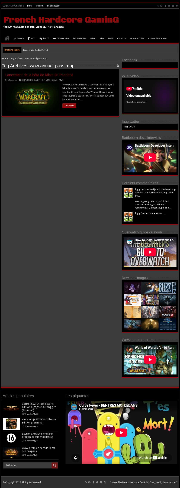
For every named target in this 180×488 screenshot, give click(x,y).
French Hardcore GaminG (61, 20)
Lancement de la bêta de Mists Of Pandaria (39, 75)
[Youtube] (173, 6)
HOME (7, 38)
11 (37, 441)
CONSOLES (63, 38)
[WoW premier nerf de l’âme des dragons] (11, 452)
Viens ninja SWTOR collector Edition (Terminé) (39, 421)
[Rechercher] (55, 465)
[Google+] (162, 6)
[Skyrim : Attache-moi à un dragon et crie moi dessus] (11, 438)
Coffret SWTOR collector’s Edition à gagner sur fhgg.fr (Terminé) (39, 407)
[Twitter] (169, 6)
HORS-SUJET (137, 38)
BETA (46, 38)
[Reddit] (177, 6)
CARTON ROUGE (157, 38)
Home (5, 58)
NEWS (20, 38)
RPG (110, 38)
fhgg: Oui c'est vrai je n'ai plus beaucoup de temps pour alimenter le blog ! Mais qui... (155, 192)
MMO (93, 38)
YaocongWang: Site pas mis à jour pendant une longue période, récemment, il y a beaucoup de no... (153, 204)
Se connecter (53, 6)
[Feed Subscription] (118, 65)
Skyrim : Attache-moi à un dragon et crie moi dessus (37, 435)
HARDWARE (79, 38)
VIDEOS (121, 38)
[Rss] (157, 6)
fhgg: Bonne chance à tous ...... (150, 213)
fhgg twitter (130, 121)
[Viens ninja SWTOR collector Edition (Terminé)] (11, 424)
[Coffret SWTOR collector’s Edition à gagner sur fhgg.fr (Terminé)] (11, 408)
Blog (29, 6)
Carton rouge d (30, 50)
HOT (33, 38)
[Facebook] (166, 6)
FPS (102, 38)
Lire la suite (69, 105)
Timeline (39, 6)
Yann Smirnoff (170, 482)
